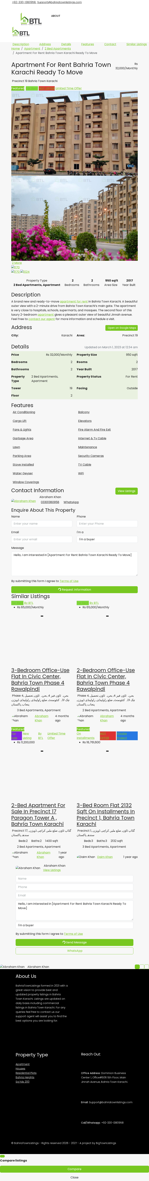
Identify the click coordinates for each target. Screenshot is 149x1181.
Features (87, 44)
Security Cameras (91, 456)
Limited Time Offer (68, 88)
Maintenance (87, 447)
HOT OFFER (47, 88)
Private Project (122, 735)
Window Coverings (26, 482)
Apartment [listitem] (23, 1064)
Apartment (32, 48)
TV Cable (84, 464)
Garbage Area (23, 438)
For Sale (14, 735)
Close (74, 1177)
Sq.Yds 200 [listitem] (22, 1082)
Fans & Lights (22, 429)
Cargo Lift (20, 421)
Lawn (16, 447)
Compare (74, 1169)
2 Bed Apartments (58, 48)
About (55, 16)
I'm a (80, 532)
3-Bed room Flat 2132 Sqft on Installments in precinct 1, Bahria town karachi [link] (106, 815)
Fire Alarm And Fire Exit (94, 429)
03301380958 (50, 502)
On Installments (85, 735)
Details (66, 44)
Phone (81, 516)
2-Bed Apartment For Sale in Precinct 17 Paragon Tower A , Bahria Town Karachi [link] (38, 815)
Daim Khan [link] (105, 857)
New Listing (27, 735)
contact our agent (42, 319)
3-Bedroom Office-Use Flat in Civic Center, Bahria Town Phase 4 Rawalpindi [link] (40, 680)
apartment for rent (74, 301)
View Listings (126, 491)
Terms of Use (69, 581)
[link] (41, 644)
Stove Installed (23, 464)
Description (21, 44)
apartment (46, 315)
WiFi (81, 473)
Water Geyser (23, 473)
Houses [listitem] (20, 1068)
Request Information (76, 589)
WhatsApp (71, 502)
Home (15, 48)
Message (17, 548)
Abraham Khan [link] (41, 718)
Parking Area (22, 456)
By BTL (28, 603)
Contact (110, 44)
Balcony (84, 412)
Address (45, 44)
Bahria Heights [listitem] (25, 1077)
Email (15, 532)
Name (15, 516)
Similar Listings (136, 44)
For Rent (32, 88)
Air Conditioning (24, 412)
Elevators (85, 421)
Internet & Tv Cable (92, 438)
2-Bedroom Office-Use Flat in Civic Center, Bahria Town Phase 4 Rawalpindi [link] (106, 680)
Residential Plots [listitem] (26, 1073)
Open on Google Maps (122, 328)
